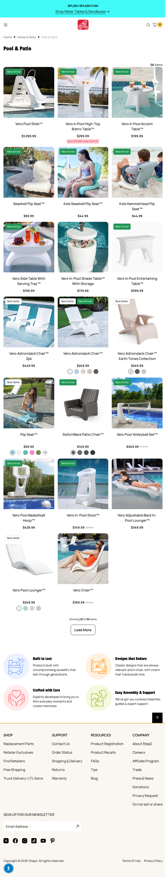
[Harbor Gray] (79, 452)
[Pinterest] (52, 840)
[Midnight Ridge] (92, 452)
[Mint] (25, 452)
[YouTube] (43, 840)
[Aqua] (76, 371)
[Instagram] (24, 840)
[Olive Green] (38, 452)
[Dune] (83, 371)
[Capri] (12, 452)
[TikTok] (34, 840)
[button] (8, 868)
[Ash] (89, 371)
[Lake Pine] (86, 452)
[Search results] (148, 24)
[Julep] (25, 608)
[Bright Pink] (32, 452)
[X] (6, 840)
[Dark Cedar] (96, 371)
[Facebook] (15, 840)
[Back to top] (157, 718)
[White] (70, 371)
